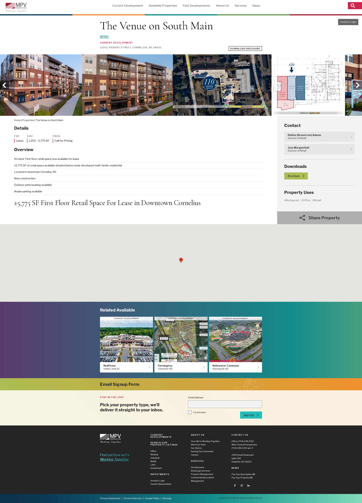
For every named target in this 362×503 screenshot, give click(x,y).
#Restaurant (291, 200)
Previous (4, 85)
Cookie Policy (152, 498)
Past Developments (196, 5)
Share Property (324, 217)
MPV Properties (16, 7)
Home (17, 120)
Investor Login (348, 22)
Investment (156, 468)
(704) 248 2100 (246, 441)
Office (153, 451)
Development (197, 467)
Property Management (202, 474)
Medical (154, 454)
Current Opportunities (160, 484)
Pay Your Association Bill (243, 474)
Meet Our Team (198, 444)
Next (357, 85)
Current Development (127, 5)
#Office (306, 200)
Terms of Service (132, 498)
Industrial (154, 458)
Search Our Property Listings (164, 443)
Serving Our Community (202, 451)
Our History (196, 448)
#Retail (317, 200)
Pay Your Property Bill (241, 477)
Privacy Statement (110, 498)
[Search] (355, 5)
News (256, 5)
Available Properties (163, 5)
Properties (28, 120)
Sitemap (167, 498)
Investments (159, 474)
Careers (195, 455)
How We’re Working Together (205, 441)
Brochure (294, 176)
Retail (153, 461)
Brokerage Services (200, 471)
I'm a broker (199, 412)
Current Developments (161, 436)
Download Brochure (245, 48)
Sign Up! (249, 415)
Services (241, 5)
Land (152, 464)
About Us (222, 5)
